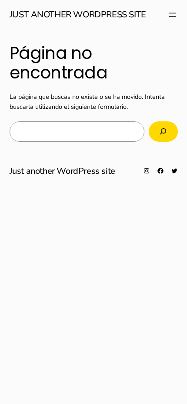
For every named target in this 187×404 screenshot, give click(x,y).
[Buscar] (163, 131)
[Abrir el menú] (172, 15)
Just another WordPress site (78, 14)
